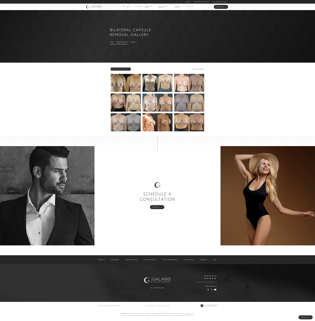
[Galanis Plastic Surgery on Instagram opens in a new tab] (208, 289)
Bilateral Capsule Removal (119, 44)
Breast (133, 42)
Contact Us (220, 7)
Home (111, 42)
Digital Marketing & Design (210, 305)
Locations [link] (189, 6)
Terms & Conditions (150, 305)
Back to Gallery (198, 69)
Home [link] (123, 6)
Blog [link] (215, 259)
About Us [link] (129, 6)
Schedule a (157, 196)
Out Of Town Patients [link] (163, 6)
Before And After (122, 42)
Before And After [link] (148, 6)
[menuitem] (123, 6)
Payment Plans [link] (177, 6)
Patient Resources (201, 2)
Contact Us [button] (304, 317)
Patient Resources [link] (149, 259)
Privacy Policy (160, 305)
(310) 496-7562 (189, 315)
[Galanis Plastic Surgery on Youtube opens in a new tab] (215, 289)
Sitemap (167, 305)
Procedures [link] (139, 6)
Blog (188, 2)
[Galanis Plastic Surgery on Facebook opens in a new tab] (211, 289)
